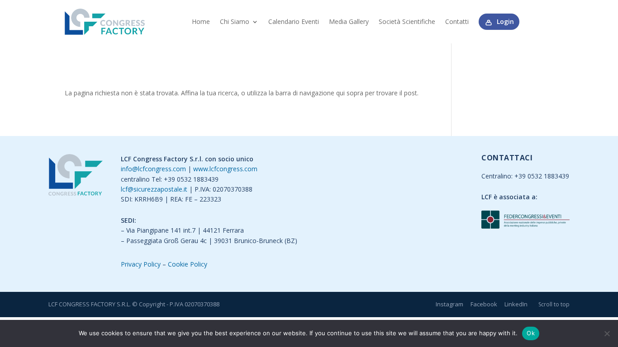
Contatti (457, 21)
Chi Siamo (234, 21)
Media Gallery (349, 21)
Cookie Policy (187, 264)
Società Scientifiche (407, 21)
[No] (606, 333)
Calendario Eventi (293, 21)
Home (201, 21)
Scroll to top (554, 304)
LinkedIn (516, 304)
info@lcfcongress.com (153, 168)
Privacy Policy (141, 264)
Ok (531, 333)
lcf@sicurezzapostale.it (154, 189)
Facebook (484, 304)
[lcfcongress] (75, 176)
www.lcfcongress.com (225, 168)
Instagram (449, 304)
